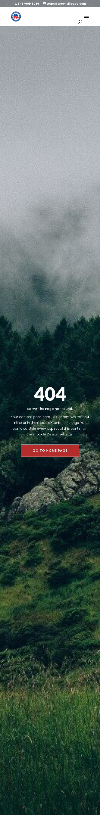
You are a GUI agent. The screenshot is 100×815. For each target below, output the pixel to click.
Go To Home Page (50, 450)
